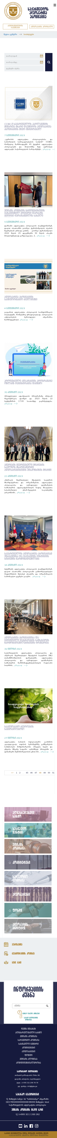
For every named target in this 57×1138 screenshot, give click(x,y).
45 (27, 773)
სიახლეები (29, 34)
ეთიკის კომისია (19, 846)
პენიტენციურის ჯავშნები (15, 27)
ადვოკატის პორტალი (42, 27)
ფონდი (17, 910)
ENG (51, 4)
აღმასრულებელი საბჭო (23, 814)
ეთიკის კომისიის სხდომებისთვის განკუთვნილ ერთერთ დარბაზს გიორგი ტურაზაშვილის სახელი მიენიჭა (24, 214)
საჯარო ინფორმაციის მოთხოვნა (30, 1018)
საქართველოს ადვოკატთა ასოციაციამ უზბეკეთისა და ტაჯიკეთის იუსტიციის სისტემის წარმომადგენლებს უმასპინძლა (28, 557)
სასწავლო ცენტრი (19, 830)
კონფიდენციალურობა (28, 1063)
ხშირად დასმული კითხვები (31, 1013)
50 (49, 773)
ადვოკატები (21, 894)
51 (53, 773)
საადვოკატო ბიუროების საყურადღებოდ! (19, 728)
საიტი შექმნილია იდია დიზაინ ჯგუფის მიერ (26, 1133)
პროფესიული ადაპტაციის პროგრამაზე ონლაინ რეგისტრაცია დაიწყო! (28, 382)
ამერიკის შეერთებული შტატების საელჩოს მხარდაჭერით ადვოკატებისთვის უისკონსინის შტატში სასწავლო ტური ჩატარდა (27, 469)
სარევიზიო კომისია (20, 878)
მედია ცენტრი (10, 34)
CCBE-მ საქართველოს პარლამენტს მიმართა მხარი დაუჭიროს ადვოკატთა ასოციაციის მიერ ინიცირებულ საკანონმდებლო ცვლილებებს (27, 128)
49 (44, 773)
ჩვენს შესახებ (28, 1029)
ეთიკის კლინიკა (28, 1059)
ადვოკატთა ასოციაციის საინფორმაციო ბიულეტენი (20, 298)
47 (36, 773)
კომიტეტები (21, 862)
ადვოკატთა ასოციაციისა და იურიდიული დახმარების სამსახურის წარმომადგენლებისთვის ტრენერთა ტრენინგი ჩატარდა (26, 641)
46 (31, 773)
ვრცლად (47, 149)
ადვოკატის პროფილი (20, 926)
